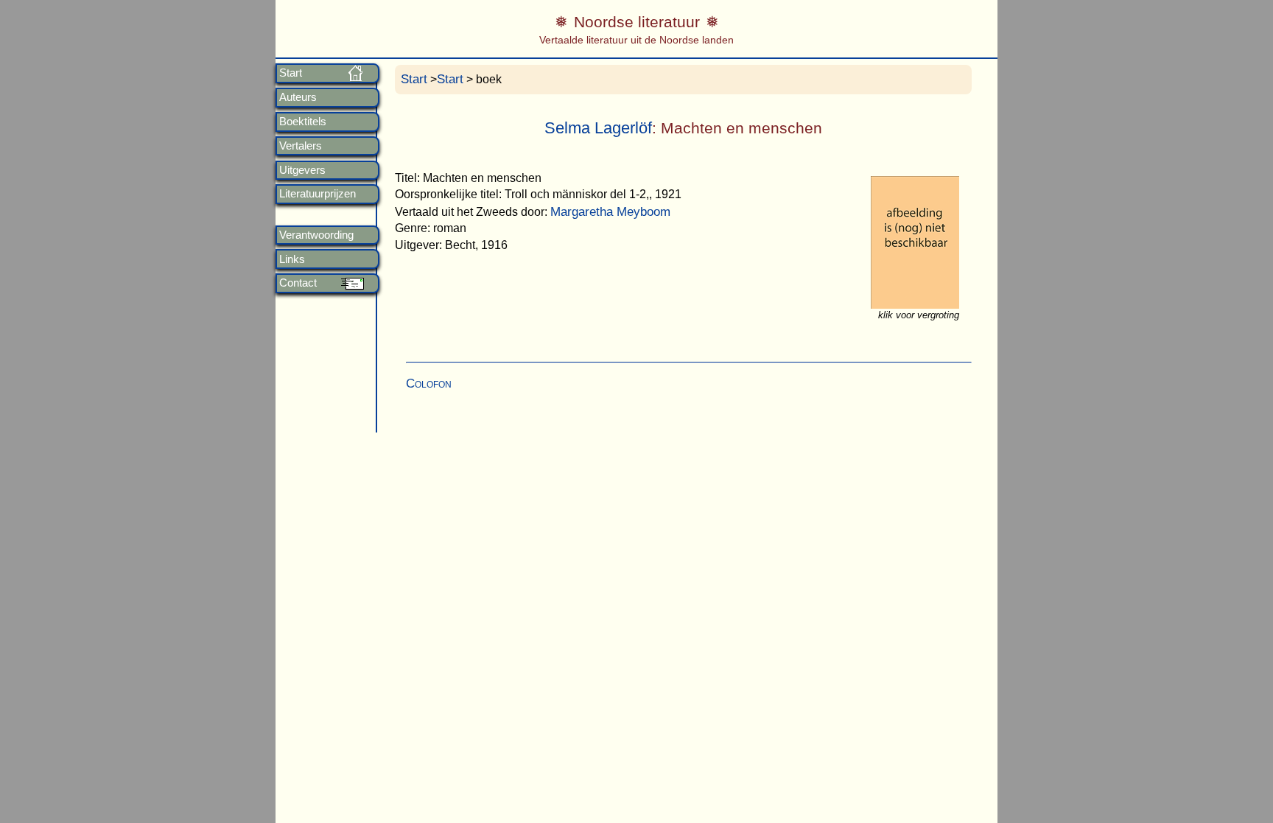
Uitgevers (302, 170)
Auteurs (298, 97)
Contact (298, 283)
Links (292, 259)
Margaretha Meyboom (610, 212)
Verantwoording (316, 235)
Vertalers (300, 146)
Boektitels (302, 121)
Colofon (429, 384)
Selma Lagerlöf (598, 128)
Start (290, 73)
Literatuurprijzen (317, 194)
